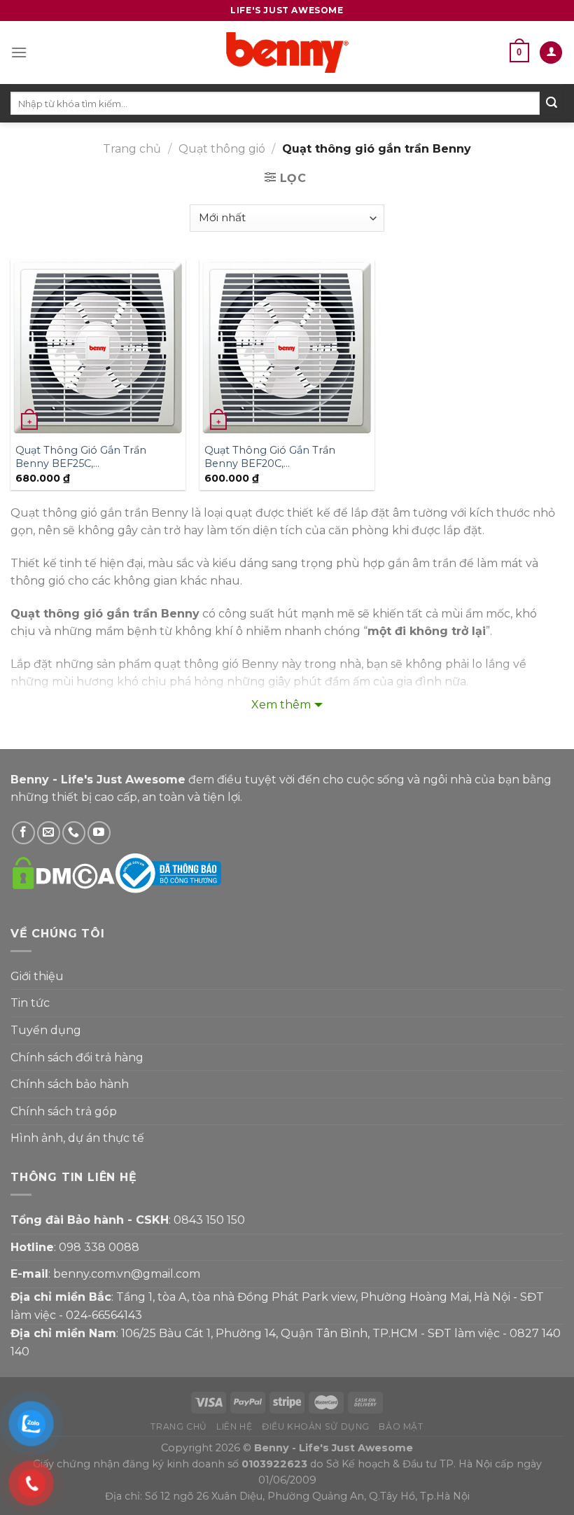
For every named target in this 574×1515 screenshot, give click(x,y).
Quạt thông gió (221, 148)
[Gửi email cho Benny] (48, 832)
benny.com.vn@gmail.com (126, 1273)
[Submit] (552, 104)
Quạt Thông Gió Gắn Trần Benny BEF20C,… (269, 457)
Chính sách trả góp (63, 1111)
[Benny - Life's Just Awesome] (287, 52)
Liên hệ (234, 1426)
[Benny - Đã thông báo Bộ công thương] (168, 872)
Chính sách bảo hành (69, 1084)
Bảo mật (401, 1426)
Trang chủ (132, 148)
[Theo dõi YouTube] (99, 832)
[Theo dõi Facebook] (23, 832)
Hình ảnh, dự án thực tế (77, 1138)
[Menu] (18, 52)
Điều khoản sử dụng (316, 1426)
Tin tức (30, 1003)
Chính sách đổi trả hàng (77, 1057)
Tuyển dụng (45, 1030)
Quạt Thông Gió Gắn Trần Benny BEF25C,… (80, 457)
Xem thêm (281, 704)
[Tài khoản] (551, 52)
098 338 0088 (99, 1247)
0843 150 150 (209, 1220)
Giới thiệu (37, 976)
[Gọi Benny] (73, 832)
